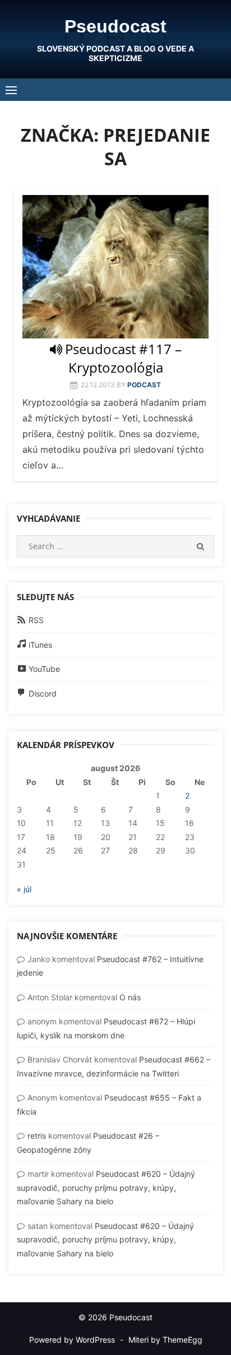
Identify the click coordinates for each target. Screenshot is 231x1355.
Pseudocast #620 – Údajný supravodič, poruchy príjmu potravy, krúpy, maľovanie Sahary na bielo (106, 1187)
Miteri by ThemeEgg (165, 1339)
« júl (24, 889)
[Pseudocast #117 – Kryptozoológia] (115, 266)
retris (36, 1135)
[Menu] (11, 89)
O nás (130, 997)
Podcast (144, 384)
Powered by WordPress (72, 1339)
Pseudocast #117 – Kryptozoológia (123, 358)
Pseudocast (115, 26)
